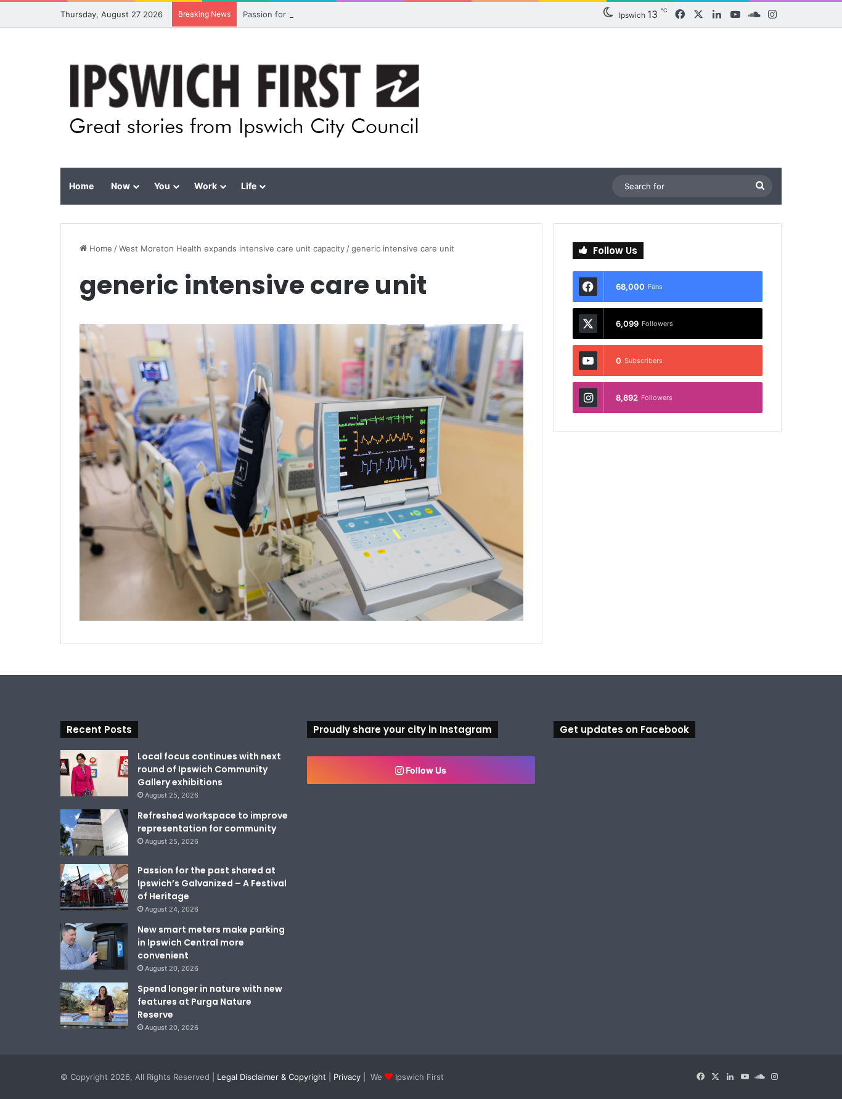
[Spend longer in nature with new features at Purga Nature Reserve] (94, 1006)
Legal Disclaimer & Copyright (271, 1077)
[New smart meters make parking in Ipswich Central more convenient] (94, 946)
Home (81, 186)
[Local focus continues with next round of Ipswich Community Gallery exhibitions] (94, 773)
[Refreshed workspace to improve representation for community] (94, 832)
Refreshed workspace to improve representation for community (212, 822)
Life (248, 186)
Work (205, 186)
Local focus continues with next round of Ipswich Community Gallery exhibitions (209, 769)
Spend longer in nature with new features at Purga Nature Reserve (209, 1002)
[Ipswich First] (248, 97)
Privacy (347, 1077)
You (162, 186)
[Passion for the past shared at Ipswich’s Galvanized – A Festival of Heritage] (94, 887)
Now (120, 186)
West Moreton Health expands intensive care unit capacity (232, 248)
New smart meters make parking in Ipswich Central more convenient (211, 942)
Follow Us (425, 770)
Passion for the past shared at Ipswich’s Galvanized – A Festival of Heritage (388, 14)
